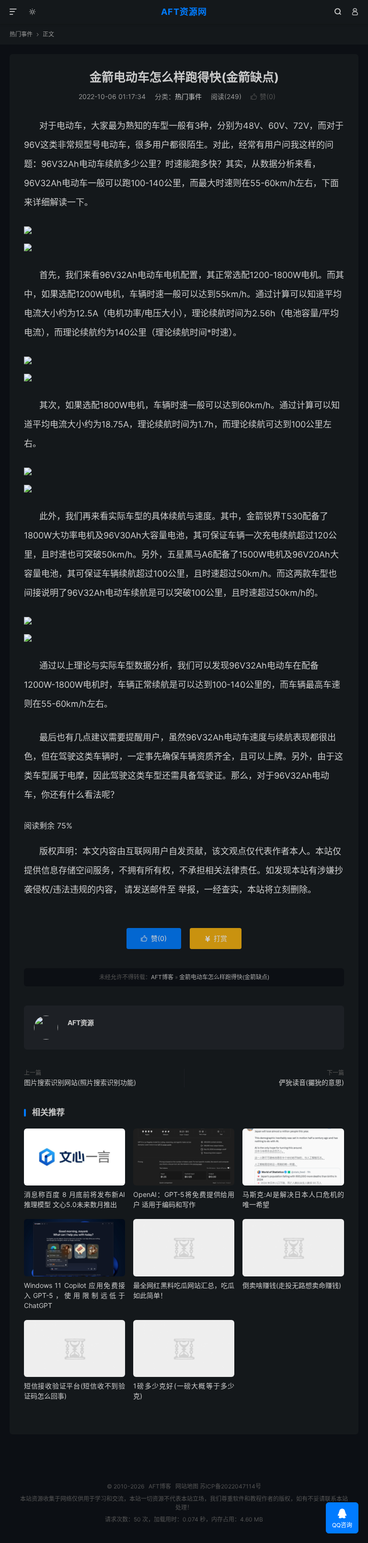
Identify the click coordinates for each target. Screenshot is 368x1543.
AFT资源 (81, 1022)
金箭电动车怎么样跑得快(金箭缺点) (184, 77)
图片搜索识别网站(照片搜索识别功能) (80, 1082)
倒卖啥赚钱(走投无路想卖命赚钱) (291, 1285)
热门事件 (21, 34)
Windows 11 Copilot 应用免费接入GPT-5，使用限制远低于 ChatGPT (74, 1295)
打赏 (215, 938)
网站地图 (186, 1486)
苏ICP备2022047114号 (230, 1486)
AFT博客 (162, 977)
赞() (263, 96)
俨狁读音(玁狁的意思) (311, 1082)
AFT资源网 (184, 12)
